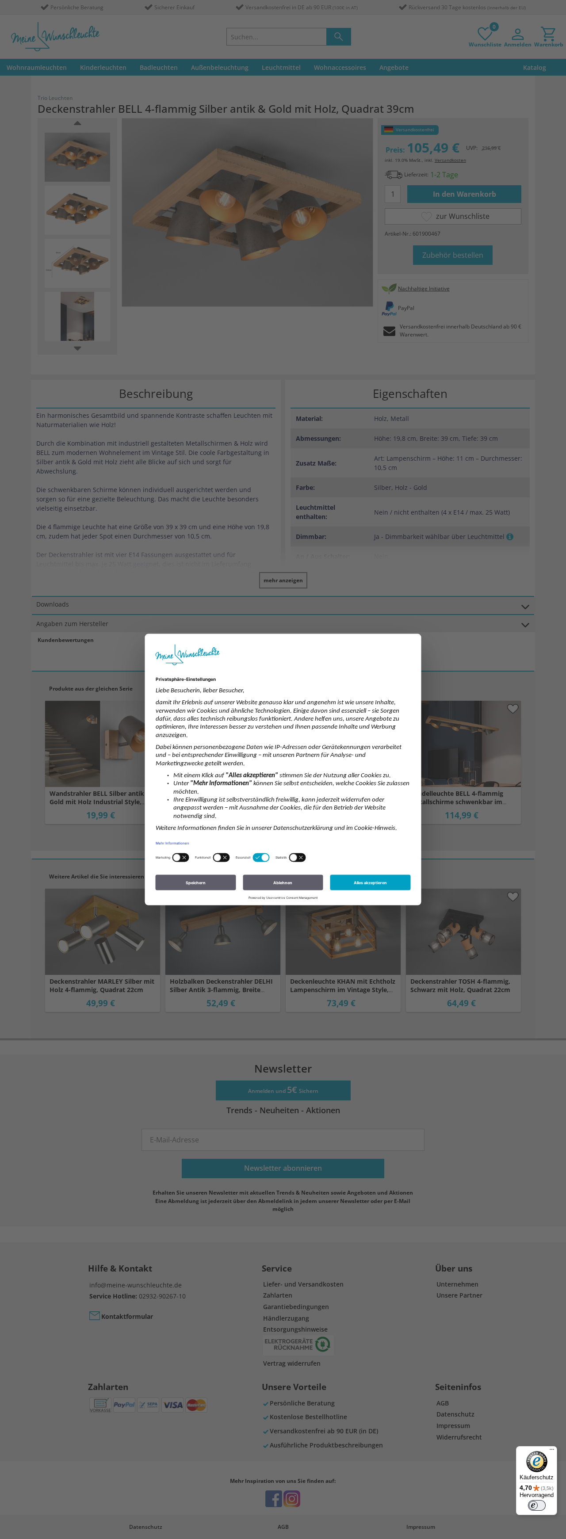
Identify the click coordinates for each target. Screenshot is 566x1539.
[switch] (537, 1505)
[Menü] (552, 1451)
